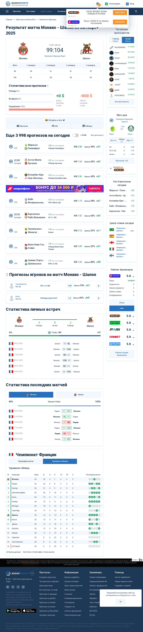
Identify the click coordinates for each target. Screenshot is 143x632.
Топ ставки (30, 11)
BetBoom (93, 607)
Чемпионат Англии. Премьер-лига (121, 241)
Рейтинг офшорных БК (98, 586)
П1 (114, 141)
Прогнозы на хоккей (47, 603)
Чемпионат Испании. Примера (121, 235)
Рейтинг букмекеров (98, 577)
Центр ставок (46, 11)
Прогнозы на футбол (47, 598)
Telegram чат (70, 607)
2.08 (132, 147)
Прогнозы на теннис (47, 607)
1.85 (69, 286)
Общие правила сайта (124, 581)
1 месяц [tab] (115, 40)
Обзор (121, 303)
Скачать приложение (73, 611)
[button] (97, 4)
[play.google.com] (13, 610)
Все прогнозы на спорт (48, 590)
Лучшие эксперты (72, 581)
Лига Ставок (94, 603)
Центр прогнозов (46, 586)
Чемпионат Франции (47, 20)
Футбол (120, 231)
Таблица (88, 126)
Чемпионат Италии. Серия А (121, 248)
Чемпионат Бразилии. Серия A (121, 228)
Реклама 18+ (72, 16)
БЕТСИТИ (93, 611)
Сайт (122, 308)
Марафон (93, 598)
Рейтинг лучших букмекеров (121, 354)
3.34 (132, 154)
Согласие (68, 594)
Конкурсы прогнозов (47, 577)
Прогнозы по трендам (48, 594)
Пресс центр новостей (73, 586)
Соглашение (69, 603)
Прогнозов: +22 (122, 161)
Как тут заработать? (122, 577)
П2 (130, 141)
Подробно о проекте (123, 586)
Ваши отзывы (70, 590)
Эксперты (62, 11)
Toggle (75, 135)
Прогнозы (17, 11)
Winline (92, 594)
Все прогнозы (96, 135)
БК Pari (92, 615)
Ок (121, 602)
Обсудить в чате (53, 120)
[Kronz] (11, 298)
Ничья (121, 140)
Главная (9, 20)
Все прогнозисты (122, 102)
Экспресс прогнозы (47, 615)
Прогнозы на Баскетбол (25, 20)
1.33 (132, 151)
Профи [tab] (128, 40)
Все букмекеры (96, 590)
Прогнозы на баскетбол (48, 611)
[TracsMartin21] (11, 286)
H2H (56, 126)
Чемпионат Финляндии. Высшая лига (121, 254)
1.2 (69, 298)
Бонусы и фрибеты (72, 577)
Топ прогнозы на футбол (49, 581)
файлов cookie (130, 595)
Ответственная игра (73, 615)
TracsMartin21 (21, 284)
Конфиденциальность (73, 598)
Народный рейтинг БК (98, 581)
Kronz (18, 297)
